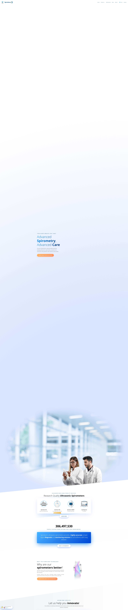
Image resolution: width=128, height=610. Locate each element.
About (116, 2)
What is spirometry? (64, 545)
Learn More (64, 516)
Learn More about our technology (47, 578)
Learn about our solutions (45, 255)
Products (102, 2)
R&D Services (108, 2)
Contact (125, 2)
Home (98, 2)
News (113, 2)
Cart (121, 2)
